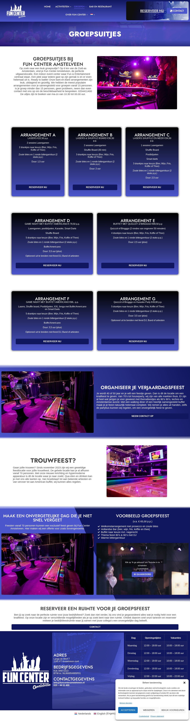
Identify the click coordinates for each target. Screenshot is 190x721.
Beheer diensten (126, 703)
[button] (184, 682)
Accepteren (128, 710)
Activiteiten (62, 6)
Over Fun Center (76, 14)
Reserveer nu (152, 10)
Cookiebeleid (144, 716)
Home (47, 6)
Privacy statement (157, 716)
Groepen (79, 6)
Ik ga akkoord (142, 574)
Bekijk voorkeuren (172, 710)
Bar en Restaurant (100, 6)
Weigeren (149, 710)
